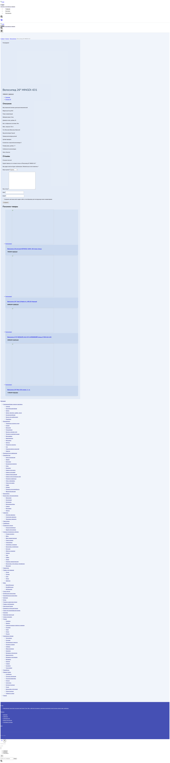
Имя (4, 192)
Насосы (8, 510)
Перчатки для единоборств (12, 489)
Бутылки (8, 549)
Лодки (7, 631)
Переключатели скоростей (12, 449)
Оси (7, 447)
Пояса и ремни (9, 540)
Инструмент (9, 500)
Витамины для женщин (11, 657)
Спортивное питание (8, 636)
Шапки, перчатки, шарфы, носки (14, 413)
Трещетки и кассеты (11, 444)
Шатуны (8, 442)
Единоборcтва (6, 455)
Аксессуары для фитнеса (12, 546)
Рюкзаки (8, 627)
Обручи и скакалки (10, 551)
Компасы (8, 621)
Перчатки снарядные (11, 478)
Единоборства (6, 718)
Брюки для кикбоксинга (12, 417)
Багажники (8, 502)
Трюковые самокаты (11, 519)
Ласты (7, 578)
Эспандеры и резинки (11, 544)
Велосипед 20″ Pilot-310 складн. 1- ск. (18, 390)
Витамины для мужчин (11, 653)
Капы (7, 466)
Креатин (8, 661)
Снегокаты (8, 682)
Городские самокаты (11, 517)
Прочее (8, 574)
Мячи (4, 583)
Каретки (8, 451)
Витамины (8, 659)
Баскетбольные (10, 585)
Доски (7, 572)
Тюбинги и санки (10, 693)
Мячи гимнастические (11, 538)
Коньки (8, 680)
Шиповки (5, 597)
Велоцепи (8, 427)
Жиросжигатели (10, 648)
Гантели (8, 553)
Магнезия (8, 566)
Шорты (7, 410)
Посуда (7, 634)
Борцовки (8, 461)
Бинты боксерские (10, 457)
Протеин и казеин (10, 644)
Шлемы (8, 487)
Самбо (7, 485)
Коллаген (8, 665)
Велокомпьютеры (10, 504)
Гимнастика (6, 568)
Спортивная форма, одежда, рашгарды (13, 404)
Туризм (5, 619)
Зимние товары (7, 672)
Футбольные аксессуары (9, 593)
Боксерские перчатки (11, 464)
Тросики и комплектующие (12, 434)
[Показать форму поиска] (2, 16)
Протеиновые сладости (12, 642)
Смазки (8, 506)
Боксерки (8, 468)
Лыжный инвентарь (11, 678)
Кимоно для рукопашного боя (13, 476)
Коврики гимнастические (12, 561)
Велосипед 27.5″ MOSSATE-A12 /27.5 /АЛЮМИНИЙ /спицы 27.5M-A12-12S (29, 337)
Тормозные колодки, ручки (12, 423)
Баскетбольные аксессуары (10, 595)
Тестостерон (9, 638)
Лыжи (7, 687)
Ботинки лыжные (10, 685)
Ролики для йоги (10, 534)
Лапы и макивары (10, 481)
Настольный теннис (8, 606)
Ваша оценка (6, 169)
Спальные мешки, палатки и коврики (15, 625)
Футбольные (9, 589)
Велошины (8, 440)
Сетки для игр (6, 591)
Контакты (8, 13)
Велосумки (8, 498)
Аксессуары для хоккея (12, 689)
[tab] (41, 97)
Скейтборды (6, 523)
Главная (7, 9)
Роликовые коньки (8, 525)
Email (4, 196)
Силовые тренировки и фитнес (11, 532)
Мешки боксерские (11, 491)
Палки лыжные (10, 691)
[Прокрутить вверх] (2, 741)
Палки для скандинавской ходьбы (11, 610)
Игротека (5, 612)
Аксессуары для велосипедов (10, 495)
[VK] (2, 20)
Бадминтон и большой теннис (10, 608)
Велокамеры (9, 436)
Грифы (7, 557)
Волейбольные (9, 587)
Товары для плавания (8, 570)
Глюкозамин (9, 668)
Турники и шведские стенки (10, 602)
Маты (7, 536)
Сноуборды (9, 674)
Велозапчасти (6, 421)
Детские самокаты (10, 515)
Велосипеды (6, 493)
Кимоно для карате (10, 472)
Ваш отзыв (6, 189)
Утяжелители (9, 542)
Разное (5, 695)
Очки (7, 576)
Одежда (8, 406)
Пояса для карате (10, 483)
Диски (7, 559)
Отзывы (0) (8, 99)
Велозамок (8, 508)
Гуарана (8, 663)
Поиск (15, 758)
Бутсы (4, 600)
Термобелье (6, 670)
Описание (7, 97)
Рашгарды (8, 419)
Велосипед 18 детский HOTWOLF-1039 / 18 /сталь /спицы (24, 249)
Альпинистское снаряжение (10, 453)
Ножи (7, 629)
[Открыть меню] (2, 31)
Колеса (7, 425)
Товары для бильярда (8, 604)
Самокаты (5, 512)
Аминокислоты (9, 655)
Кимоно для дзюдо (10, 470)
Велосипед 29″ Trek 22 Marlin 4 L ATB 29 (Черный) (22, 301)
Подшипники (9, 430)
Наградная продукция (8, 614)
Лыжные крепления (11, 676)
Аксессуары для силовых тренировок (15, 563)
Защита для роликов (11, 529)
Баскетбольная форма (11, 408)
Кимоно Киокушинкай (11, 474)
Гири (7, 555)
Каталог (7, 11)
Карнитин (8, 651)
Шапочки (8, 580)
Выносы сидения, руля (11, 432)
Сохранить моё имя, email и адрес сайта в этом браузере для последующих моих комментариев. (28, 199)
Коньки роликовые (11, 527)
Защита (7, 459)
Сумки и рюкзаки (7, 617)
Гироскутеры (6, 521)
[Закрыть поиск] (2, 756)
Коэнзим (8, 640)
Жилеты (8, 623)
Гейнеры (8, 646)
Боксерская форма (10, 415)
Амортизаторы (9, 438)
